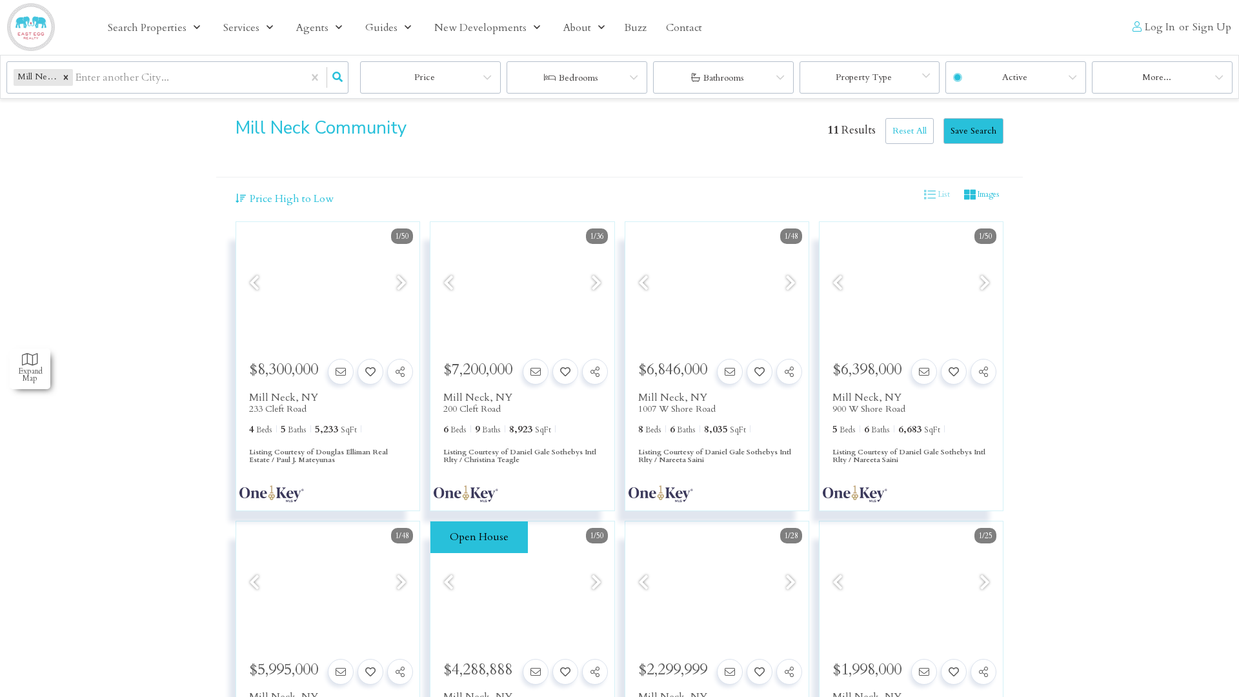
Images (988, 195)
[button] (66, 77)
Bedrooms (578, 78)
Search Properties (147, 28)
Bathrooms (723, 78)
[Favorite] (370, 372)
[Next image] (401, 283)
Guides (381, 28)
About (577, 28)
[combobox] (77, 77)
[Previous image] (254, 283)
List (943, 195)
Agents (312, 28)
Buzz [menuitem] (635, 28)
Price (424, 77)
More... (1156, 77)
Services (241, 28)
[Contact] (341, 372)
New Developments (480, 28)
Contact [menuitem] (684, 28)
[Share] (400, 372)
